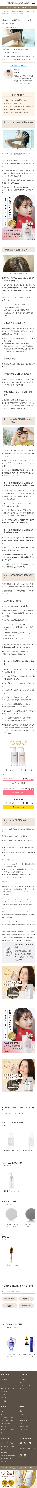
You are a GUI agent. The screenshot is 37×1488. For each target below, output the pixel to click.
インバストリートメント (7, 1417)
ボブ (2, 1385)
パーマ (3, 1394)
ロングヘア (4, 1391)
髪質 (21, 1423)
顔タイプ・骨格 (24, 1426)
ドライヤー (4, 1426)
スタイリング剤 (5, 1423)
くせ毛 (21, 1414)
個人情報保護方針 (6, 1458)
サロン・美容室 (24, 1430)
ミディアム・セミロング (7, 1388)
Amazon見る (19, 807)
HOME (4, 11)
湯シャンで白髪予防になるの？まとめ (16, 112)
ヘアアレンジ (23, 1379)
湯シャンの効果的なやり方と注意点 (15, 109)
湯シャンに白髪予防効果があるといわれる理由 (18, 106)
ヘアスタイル (4, 1379)
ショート (3, 1382)
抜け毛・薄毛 (23, 1420)
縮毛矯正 (3, 1401)
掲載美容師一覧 (5, 1452)
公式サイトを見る (19, 783)
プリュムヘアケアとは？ (7, 1443)
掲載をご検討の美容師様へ (8, 1455)
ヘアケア (9, 11)
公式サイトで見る (19, 792)
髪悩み (15, 11)
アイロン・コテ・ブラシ (7, 1430)
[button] (33, 751)
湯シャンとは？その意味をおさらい (15, 100)
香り (2, 1433)
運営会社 (3, 1461)
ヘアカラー (4, 1398)
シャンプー (4, 1414)
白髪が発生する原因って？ (12, 103)
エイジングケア (23, 11)
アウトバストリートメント (8, 1420)
